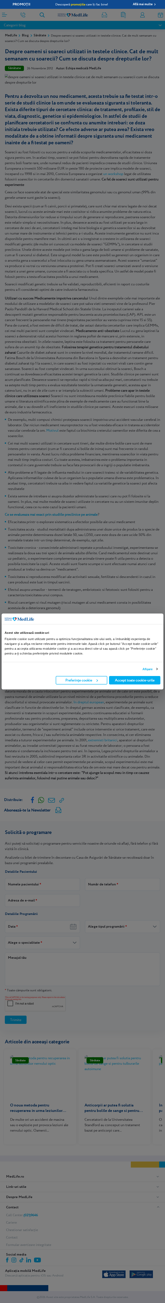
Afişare (147, 669)
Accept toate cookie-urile (135, 680)
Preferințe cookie (78, 680)
